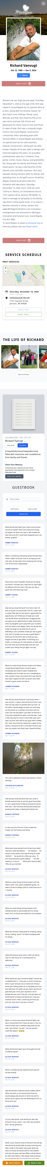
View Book (10, 445)
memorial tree (33, 223)
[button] (23, 273)
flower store (31, 226)
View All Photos (23, 374)
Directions (23, 309)
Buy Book (22, 445)
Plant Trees (23, 315)
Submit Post (23, 514)
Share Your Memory (14, 476)
